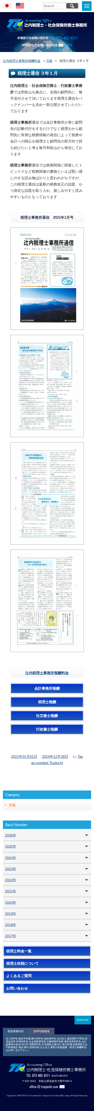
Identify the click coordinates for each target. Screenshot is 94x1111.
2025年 (10, 846)
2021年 (10, 891)
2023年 (10, 869)
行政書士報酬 (47, 729)
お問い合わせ (17, 988)
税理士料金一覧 (19, 951)
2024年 (10, 858)
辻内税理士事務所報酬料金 (47, 673)
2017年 (10, 936)
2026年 (10, 835)
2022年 (10, 880)
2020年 (10, 902)
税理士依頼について (22, 963)
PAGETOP (83, 1020)
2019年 (10, 914)
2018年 (10, 925)
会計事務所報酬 (47, 688)
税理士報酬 (47, 702)
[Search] (72, 5)
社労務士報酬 (47, 716)
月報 (12, 805)
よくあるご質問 (19, 976)
